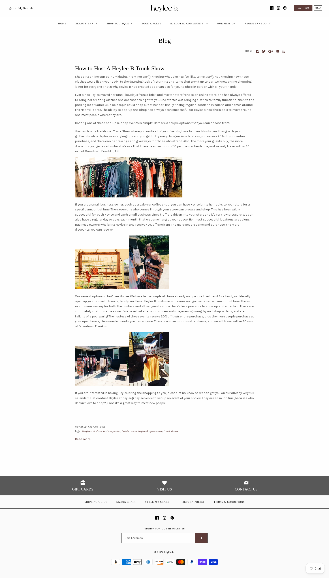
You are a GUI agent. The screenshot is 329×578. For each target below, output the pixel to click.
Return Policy (193, 502)
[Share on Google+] (270, 51)
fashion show (129, 431)
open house (155, 431)
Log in (266, 23)
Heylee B (143, 431)
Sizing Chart (126, 502)
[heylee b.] (165, 7)
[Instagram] (278, 8)
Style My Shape (159, 502)
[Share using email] (278, 51)
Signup (11, 8)
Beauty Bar (86, 23)
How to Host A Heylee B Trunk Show (119, 68)
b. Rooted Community (189, 23)
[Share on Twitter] (263, 51)
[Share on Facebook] (257, 51)
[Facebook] (271, 8)
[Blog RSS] (282, 51)
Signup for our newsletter (164, 528)
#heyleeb (86, 431)
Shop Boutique (119, 23)
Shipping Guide (96, 502)
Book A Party (151, 23)
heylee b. (169, 552)
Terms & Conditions (229, 502)
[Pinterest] (284, 8)
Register (251, 23)
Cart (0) (303, 7)
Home (62, 23)
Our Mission (226, 23)
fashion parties (111, 431)
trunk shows (171, 431)
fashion (97, 431)
